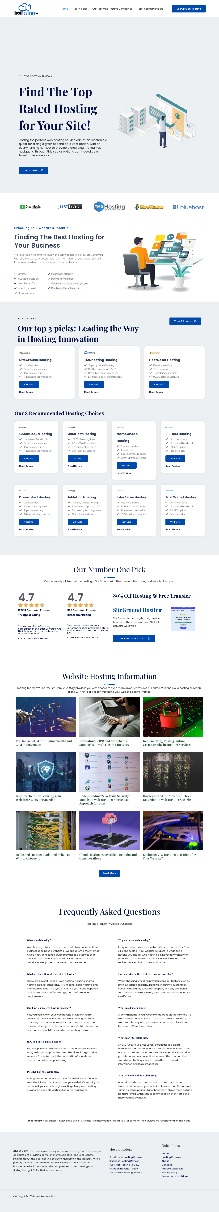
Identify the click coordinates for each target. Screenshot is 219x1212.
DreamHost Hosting (35, 497)
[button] (189, 8)
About (165, 1161)
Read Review (26, 392)
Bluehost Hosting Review (124, 1161)
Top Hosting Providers (150, 8)
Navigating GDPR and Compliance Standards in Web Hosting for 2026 (104, 743)
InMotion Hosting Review (124, 1168)
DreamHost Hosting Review (126, 1172)
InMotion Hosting (82, 497)
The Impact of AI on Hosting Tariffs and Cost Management (44, 743)
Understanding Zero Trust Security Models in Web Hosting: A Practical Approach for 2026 (104, 799)
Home (64, 8)
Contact (167, 1164)
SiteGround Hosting (35, 360)
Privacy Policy (169, 1172)
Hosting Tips (80, 8)
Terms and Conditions (175, 1176)
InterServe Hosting (132, 497)
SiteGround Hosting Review (126, 1157)
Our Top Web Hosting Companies (112, 8)
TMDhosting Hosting (101, 360)
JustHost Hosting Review (124, 1164)
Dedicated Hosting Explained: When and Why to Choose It (44, 856)
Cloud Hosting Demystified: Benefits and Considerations (108, 856)
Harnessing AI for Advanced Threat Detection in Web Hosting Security (168, 798)
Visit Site (29, 384)
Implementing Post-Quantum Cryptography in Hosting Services (167, 743)
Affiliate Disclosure (173, 1168)
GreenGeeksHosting (35, 434)
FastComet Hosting (181, 497)
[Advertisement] (109, 47)
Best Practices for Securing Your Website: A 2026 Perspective (38, 798)
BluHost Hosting (178, 434)
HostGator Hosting (164, 360)
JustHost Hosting (82, 434)
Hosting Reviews (171, 1157)
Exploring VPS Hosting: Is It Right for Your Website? (169, 856)
